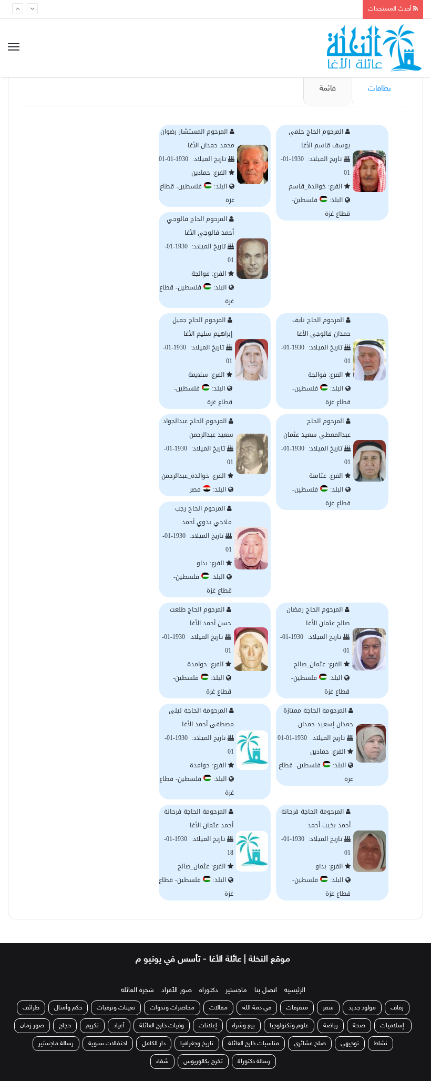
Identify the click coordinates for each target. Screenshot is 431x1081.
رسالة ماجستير (56, 1043)
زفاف (397, 1008)
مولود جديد (362, 1008)
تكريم (92, 1025)
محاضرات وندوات (172, 1008)
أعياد (119, 1025)
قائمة (328, 88)
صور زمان (32, 1025)
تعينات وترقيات (116, 1008)
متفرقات (297, 1008)
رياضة (330, 1025)
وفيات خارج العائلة (161, 1025)
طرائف (31, 1008)
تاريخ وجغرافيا (196, 1043)
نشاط (380, 1043)
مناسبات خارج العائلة (253, 1043)
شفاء (162, 1061)
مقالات (218, 1008)
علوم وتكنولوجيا (289, 1025)
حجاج (65, 1025)
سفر (328, 1008)
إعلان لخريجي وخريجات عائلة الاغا (300, 10)
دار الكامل (154, 1043)
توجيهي (350, 1043)
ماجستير (236, 990)
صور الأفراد (176, 990)
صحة (359, 1025)
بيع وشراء (243, 1025)
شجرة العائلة (137, 990)
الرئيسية (294, 990)
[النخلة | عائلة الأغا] (375, 48)
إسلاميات (393, 1025)
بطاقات (379, 88)
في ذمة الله (256, 1008)
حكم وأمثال (68, 1008)
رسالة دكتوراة (254, 1061)
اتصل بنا (265, 990)
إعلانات (208, 1025)
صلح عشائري (310, 1043)
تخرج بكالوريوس (203, 1061)
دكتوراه (208, 990)
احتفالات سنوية (107, 1043)
